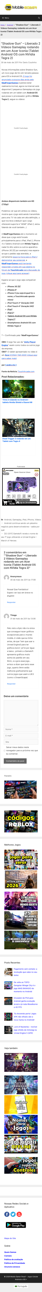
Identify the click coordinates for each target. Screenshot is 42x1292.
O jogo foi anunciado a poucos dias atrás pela (18, 79)
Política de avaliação (13, 1259)
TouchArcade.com (26, 371)
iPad (24, 520)
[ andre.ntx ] (10, 365)
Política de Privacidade (14, 1263)
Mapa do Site (10, 1238)
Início (3, 25)
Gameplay (16, 520)
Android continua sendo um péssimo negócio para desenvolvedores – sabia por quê (20, 526)
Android (10, 25)
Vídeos (38, 520)
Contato (8, 1256)
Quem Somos (10, 1252)
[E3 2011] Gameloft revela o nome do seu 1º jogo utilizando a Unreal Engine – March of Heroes (19, 537)
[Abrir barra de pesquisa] (39, 18)
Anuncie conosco (12, 1267)
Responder (11, 602)
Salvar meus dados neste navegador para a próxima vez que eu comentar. (22, 750)
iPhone (30, 520)
